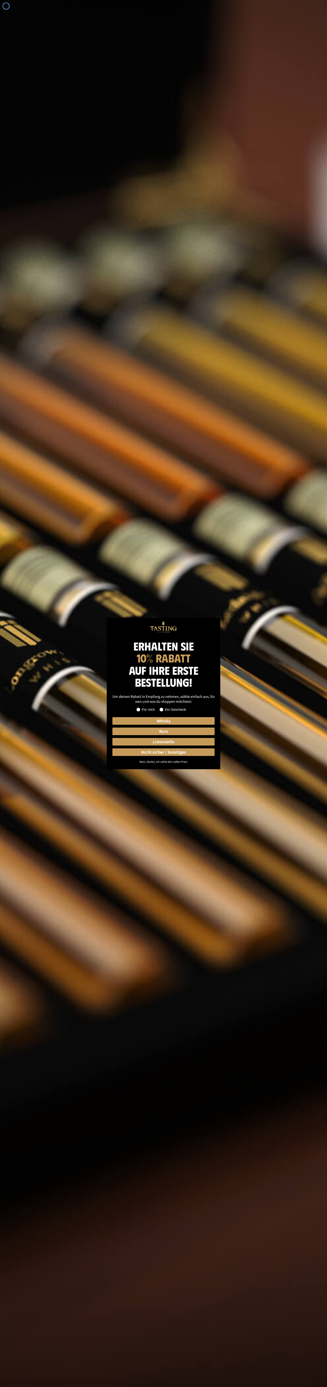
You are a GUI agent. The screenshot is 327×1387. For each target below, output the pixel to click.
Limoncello (163, 741)
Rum (163, 731)
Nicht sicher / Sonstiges (163, 752)
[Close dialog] (6, 6)
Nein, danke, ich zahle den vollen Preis (163, 762)
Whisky (163, 721)
